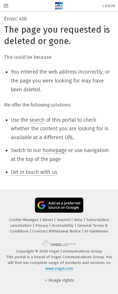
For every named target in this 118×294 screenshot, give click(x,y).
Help (79, 219)
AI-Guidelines (96, 231)
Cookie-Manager (24, 219)
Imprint (64, 219)
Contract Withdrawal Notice (57, 231)
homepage (55, 150)
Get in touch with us (34, 172)
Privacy (42, 225)
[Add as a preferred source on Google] (59, 205)
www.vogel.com (59, 268)
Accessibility (63, 225)
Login (108, 5)
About (48, 219)
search (37, 120)
